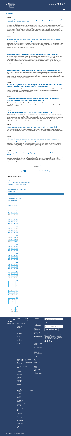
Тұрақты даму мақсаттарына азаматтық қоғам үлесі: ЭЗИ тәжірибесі (32, 127)
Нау (14, 210)
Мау (12, 212)
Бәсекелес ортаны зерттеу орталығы (37, 338)
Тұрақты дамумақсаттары (20, 360)
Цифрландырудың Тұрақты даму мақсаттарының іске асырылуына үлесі (33, 70)
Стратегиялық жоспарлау (37, 333)
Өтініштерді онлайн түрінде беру (20, 408)
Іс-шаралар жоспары (38, 373)
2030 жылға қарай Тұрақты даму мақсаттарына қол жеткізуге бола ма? (32, 54)
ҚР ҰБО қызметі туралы (20, 424)
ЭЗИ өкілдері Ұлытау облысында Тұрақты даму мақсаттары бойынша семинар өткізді (35, 154)
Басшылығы (19, 331)
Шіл (14, 221)
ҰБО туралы (19, 393)
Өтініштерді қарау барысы (20, 418)
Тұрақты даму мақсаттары (15, 180)
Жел (17, 223)
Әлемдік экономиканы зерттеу (36, 323)
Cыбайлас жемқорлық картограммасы (20, 339)
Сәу (17, 210)
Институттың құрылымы (19, 327)
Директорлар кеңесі (19, 329)
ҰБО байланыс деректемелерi (20, 428)
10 (48, 171)
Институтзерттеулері (37, 319)
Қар (14, 223)
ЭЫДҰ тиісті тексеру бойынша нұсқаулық (21, 404)
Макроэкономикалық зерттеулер (38, 326)
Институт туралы (20, 321)
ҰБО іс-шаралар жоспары (20, 411)
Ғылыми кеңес (20, 334)
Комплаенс (19, 336)
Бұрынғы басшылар (21, 323)
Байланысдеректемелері (29, 389)
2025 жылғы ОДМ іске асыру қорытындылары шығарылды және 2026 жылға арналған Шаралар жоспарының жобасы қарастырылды (34, 86)
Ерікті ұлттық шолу (13, 191)
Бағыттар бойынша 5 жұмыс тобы (17, 189)
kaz (55, 4)
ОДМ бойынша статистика (15, 198)
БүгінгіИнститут (19, 319)
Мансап (18, 343)
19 (39, 166)
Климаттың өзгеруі (37, 334)
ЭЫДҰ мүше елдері (37, 362)
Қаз (11, 223)
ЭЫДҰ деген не (37, 360)
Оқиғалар (10, 194)
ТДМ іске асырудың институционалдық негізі (20, 182)
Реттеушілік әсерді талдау (37, 341)
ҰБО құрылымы (20, 394)
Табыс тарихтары (12, 205)
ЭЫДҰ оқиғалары (37, 372)
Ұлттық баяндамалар (38, 346)
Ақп (11, 210)
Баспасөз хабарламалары (28, 364)
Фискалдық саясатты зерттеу (38, 344)
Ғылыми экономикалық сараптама (37, 329)
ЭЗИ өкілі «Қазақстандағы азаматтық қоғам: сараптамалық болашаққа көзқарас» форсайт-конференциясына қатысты (33, 140)
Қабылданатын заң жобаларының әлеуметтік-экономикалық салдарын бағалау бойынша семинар (38, 350)
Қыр (9, 223)
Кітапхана (10, 203)
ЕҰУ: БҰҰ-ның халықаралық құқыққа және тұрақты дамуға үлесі (30, 112)
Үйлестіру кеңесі (12, 196)
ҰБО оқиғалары (20, 422)
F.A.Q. (18, 426)
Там (17, 212)
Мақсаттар (11, 187)
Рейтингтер (28, 359)
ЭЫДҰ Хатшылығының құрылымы (37, 365)
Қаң (9, 210)
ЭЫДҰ (35, 359)
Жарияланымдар (28, 362)
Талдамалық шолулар (36, 355)
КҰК (17, 416)
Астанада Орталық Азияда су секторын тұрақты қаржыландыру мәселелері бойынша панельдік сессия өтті (34, 21)
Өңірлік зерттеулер (38, 336)
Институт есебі (20, 341)
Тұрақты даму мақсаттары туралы (17, 184)
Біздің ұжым (19, 333)
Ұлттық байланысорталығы (19, 390)
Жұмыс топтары (12, 200)
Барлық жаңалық (27, 319)
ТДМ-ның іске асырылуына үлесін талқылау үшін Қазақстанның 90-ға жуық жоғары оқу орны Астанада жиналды (34, 40)
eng (52, 4)
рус (49, 4)
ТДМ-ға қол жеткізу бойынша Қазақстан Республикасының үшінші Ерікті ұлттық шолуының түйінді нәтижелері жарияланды (33, 99)
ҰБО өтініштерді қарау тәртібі (20, 401)
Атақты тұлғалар (20, 324)
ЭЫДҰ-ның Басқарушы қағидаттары (19, 397)
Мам (9, 212)
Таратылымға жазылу (51, 329)
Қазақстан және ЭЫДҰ (37, 370)
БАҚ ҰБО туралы (20, 420)
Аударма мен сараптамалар (20, 414)
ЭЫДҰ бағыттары (37, 367)
